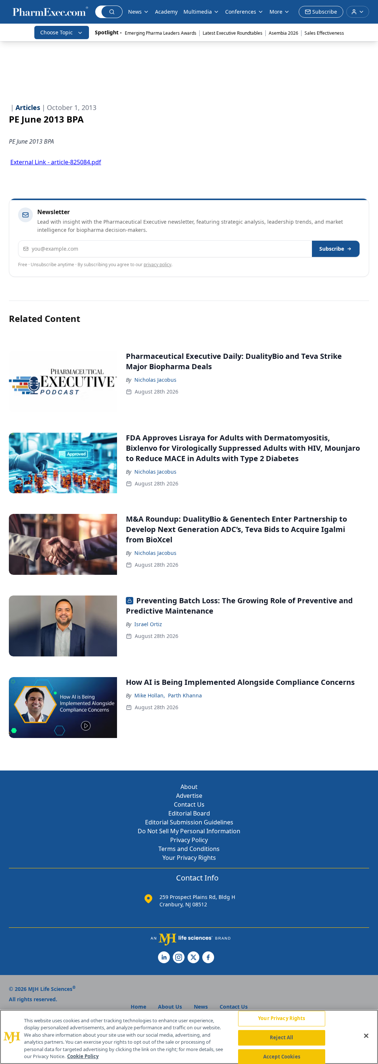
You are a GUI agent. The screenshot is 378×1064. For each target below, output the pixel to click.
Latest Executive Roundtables (232, 33)
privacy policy (157, 264)
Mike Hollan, (149, 695)
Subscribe (331, 248)
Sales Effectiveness (324, 33)
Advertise (189, 796)
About (189, 787)
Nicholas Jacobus (155, 379)
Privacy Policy (189, 840)
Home (138, 1006)
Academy (166, 11)
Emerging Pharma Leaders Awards (160, 33)
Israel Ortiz (148, 624)
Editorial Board (189, 813)
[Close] (366, 1036)
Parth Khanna (185, 695)
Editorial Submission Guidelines (189, 822)
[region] (189, 1037)
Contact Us (189, 804)
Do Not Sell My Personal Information (189, 831)
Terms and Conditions (189, 849)
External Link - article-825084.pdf (55, 162)
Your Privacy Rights (189, 858)
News (135, 11)
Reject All (281, 1037)
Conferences (240, 11)
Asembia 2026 (283, 33)
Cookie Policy (83, 1056)
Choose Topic (56, 32)
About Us (170, 1006)
